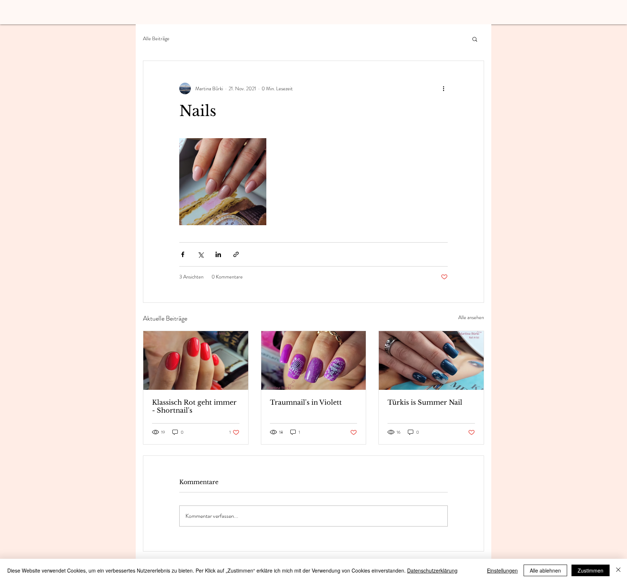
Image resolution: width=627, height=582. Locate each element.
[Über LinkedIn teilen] (218, 254)
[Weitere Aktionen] (443, 88)
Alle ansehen (471, 317)
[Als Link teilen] (236, 254)
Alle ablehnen (545, 570)
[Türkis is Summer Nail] (431, 360)
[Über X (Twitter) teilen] (200, 254)
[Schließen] (618, 570)
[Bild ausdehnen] (222, 181)
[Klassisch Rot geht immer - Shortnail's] (195, 360)
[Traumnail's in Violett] (313, 360)
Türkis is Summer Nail (425, 402)
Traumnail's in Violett (306, 402)
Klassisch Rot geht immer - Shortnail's (194, 406)
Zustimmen (590, 570)
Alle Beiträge (156, 38)
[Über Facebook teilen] (182, 254)
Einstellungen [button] (502, 570)
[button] (474, 39)
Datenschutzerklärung (432, 570)
